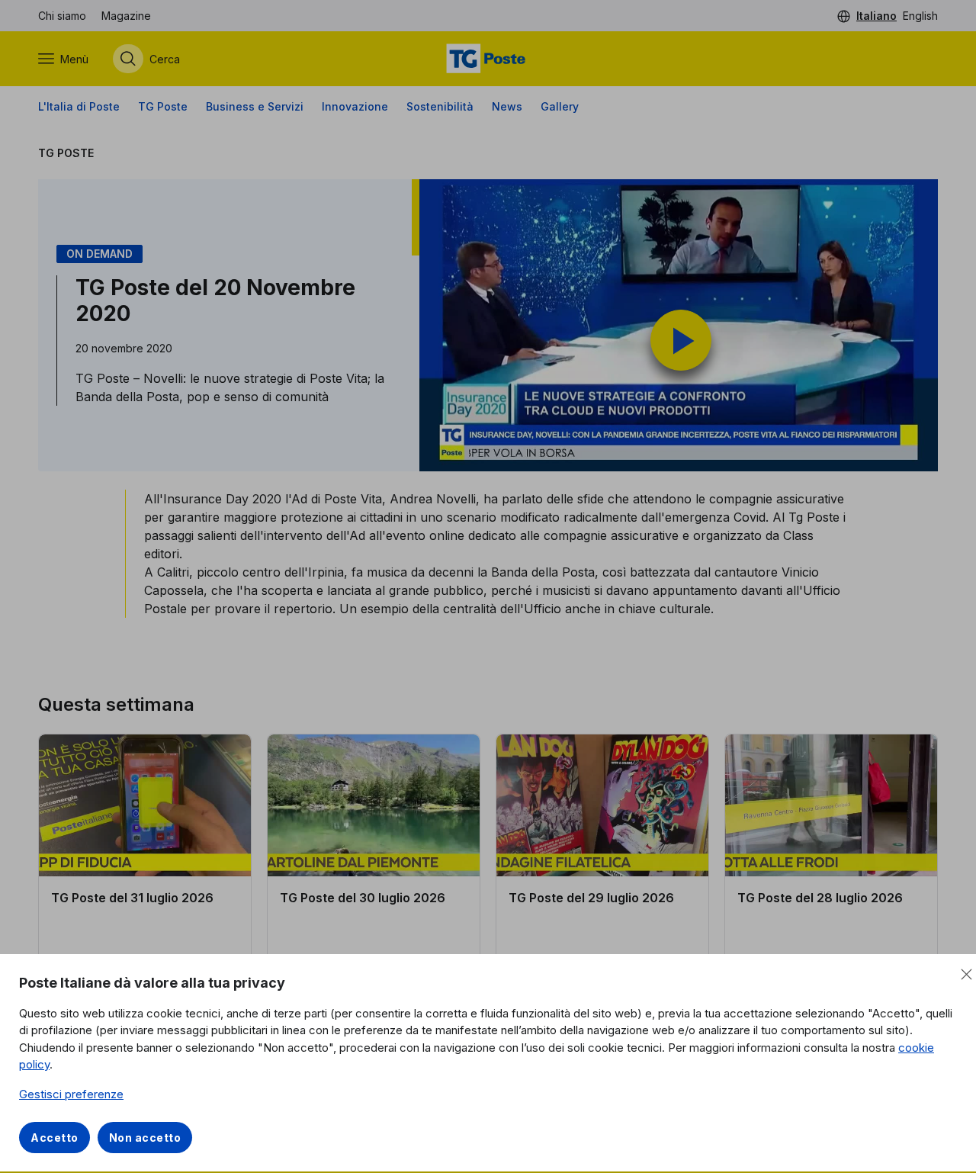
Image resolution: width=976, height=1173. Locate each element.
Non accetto (145, 1137)
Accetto (54, 1137)
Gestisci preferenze (71, 1094)
